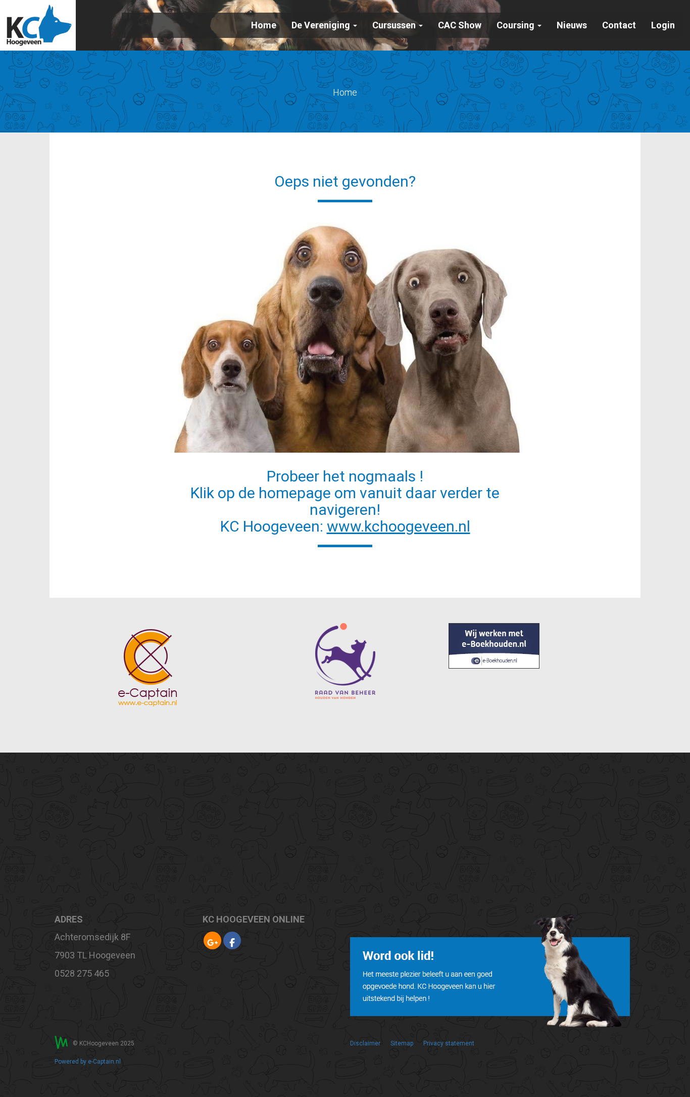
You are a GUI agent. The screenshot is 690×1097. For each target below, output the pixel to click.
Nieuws (572, 25)
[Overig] (212, 942)
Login (663, 25)
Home (263, 25)
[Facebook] (232, 942)
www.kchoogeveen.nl (398, 526)
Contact (619, 25)
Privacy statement (448, 1043)
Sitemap (401, 1043)
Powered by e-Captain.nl (88, 1061)
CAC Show (459, 25)
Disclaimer (365, 1043)
